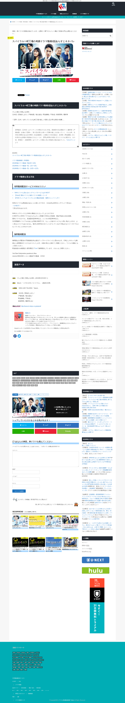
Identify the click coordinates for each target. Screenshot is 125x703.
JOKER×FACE (93, 447)
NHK (14, 378)
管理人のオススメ (64, 13)
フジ (41, 380)
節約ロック (89, 451)
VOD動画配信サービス (41, 13)
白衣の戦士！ (101, 410)
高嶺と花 (95, 401)
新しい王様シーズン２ (89, 445)
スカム (88, 102)
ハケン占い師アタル (102, 482)
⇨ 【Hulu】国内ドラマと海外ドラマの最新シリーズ (29, 195)
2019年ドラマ (87, 187)
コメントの (87, 548)
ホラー (45, 380)
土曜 (76, 380)
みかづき (92, 508)
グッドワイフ (103, 525)
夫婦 (14, 383)
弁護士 (29, 383)
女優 (84, 173)
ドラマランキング (86, 51)
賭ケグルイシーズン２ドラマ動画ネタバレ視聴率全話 (97, 341)
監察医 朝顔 (91, 92)
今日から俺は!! (95, 529)
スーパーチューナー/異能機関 (100, 470)
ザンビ (91, 468)
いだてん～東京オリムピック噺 (97, 135)
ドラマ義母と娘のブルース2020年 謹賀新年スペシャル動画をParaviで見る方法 (101, 284)
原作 (72, 380)
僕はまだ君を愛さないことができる (95, 96)
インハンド (104, 418)
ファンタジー (34, 380)
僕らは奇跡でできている (96, 462)
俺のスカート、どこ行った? (96, 422)
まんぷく (90, 443)
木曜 (66, 383)
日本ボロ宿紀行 (104, 498)
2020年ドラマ (87, 149)
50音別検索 (86, 217)
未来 (70, 383)
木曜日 (86, 222)
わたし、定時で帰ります (94, 405)
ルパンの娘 (95, 113)
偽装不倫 (102, 104)
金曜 (36, 385)
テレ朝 (76, 378)
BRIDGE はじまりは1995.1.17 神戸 (100, 457)
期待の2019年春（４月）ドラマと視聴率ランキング (97, 372)
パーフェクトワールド (94, 403)
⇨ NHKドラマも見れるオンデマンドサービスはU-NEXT (31, 192)
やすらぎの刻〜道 (99, 395)
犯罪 (29, 385)
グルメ (37, 378)
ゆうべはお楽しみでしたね (90, 459)
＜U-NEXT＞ (16, 205)
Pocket (27, 95)
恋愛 (34, 383)
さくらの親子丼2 (94, 519)
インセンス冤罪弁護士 (96, 511)
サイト (14, 483)
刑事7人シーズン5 (93, 104)
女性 (18, 383)
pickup (23, 378)
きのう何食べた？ (101, 420)
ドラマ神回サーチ (84, 13)
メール (14, 476)
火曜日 (85, 197)
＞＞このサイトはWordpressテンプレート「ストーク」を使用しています (63, 17)
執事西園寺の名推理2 (94, 418)
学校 (21, 383)
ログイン (84, 542)
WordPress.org (86, 551)
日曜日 (86, 183)
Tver (35, 248)
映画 (54, 383)
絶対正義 (92, 513)
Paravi (18, 378)
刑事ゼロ (93, 482)
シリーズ (57, 378)
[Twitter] (19, 336)
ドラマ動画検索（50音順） (21, 160)
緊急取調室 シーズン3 (90, 416)
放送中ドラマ (87, 168)
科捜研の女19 (92, 111)
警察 (32, 385)
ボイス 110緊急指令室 (100, 129)
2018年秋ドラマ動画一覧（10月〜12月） (25, 168)
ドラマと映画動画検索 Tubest (66, 700)
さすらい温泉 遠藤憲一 (101, 468)
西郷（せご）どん (105, 527)
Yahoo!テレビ (70, 140)
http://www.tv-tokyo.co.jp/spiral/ (31, 306)
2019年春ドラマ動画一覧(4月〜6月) (24, 163)
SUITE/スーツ (97, 451)
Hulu (84, 153)
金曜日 (86, 231)
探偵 (38, 383)
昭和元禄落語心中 (90, 500)
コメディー (43, 378)
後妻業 (101, 459)
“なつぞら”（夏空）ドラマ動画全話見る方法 (95, 313)
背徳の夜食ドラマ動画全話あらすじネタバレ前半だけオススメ (97, 349)
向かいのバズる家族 (103, 416)
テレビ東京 (70, 378)
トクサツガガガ (96, 496)
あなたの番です (95, 137)
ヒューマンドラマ (25, 380)
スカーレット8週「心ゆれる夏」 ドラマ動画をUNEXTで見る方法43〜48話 (101, 275)
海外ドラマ (19, 385)
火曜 (25, 385)
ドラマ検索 (53, 13)
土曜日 (86, 241)
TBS (28, 378)
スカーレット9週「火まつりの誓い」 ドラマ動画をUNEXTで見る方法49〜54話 (101, 266)
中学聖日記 (107, 462)
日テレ (45, 383)
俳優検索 (74, 13)
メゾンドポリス (87, 496)
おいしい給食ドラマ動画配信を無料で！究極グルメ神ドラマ (101, 291)
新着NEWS (86, 236)
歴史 (74, 383)
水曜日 (85, 212)
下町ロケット (86, 529)
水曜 (14, 385)
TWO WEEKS (92, 100)
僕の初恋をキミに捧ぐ (102, 513)
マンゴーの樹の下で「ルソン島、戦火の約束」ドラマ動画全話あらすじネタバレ (97, 319)
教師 (41, 383)
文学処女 (84, 464)
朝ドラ (86, 158)
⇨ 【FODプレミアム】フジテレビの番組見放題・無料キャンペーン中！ (36, 198)
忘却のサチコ (99, 502)
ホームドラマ (51, 380)
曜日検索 (86, 226)
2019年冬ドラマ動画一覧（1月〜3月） (25, 166)
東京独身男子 (91, 426)
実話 (25, 383)
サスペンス (50, 378)
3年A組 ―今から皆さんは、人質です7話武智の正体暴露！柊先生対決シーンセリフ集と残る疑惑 (97, 357)
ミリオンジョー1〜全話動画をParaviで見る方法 (101, 299)
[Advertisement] (45, 87)
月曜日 (16, 394)
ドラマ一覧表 (16, 380)
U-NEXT (32, 378)
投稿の (85, 545)
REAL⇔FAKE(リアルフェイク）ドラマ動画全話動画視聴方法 (96, 365)
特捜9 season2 (92, 410)
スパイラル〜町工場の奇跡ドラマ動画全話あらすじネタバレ (32, 155)
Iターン (98, 125)
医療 (68, 380)
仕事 (64, 380)
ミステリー (59, 380)
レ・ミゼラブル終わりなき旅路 (98, 523)
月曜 (62, 383)
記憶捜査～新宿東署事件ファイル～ (100, 494)
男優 (13, 696)
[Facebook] (15, 336)
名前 (14, 469)
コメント (14, 450)
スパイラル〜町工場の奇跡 (97, 399)
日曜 (50, 383)
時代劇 (58, 383)
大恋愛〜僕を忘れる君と (103, 500)
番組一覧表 (86, 202)
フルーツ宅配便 (94, 498)
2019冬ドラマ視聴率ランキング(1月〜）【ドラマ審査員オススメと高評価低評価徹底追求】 (97, 380)
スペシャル (63, 378)
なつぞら (90, 395)
